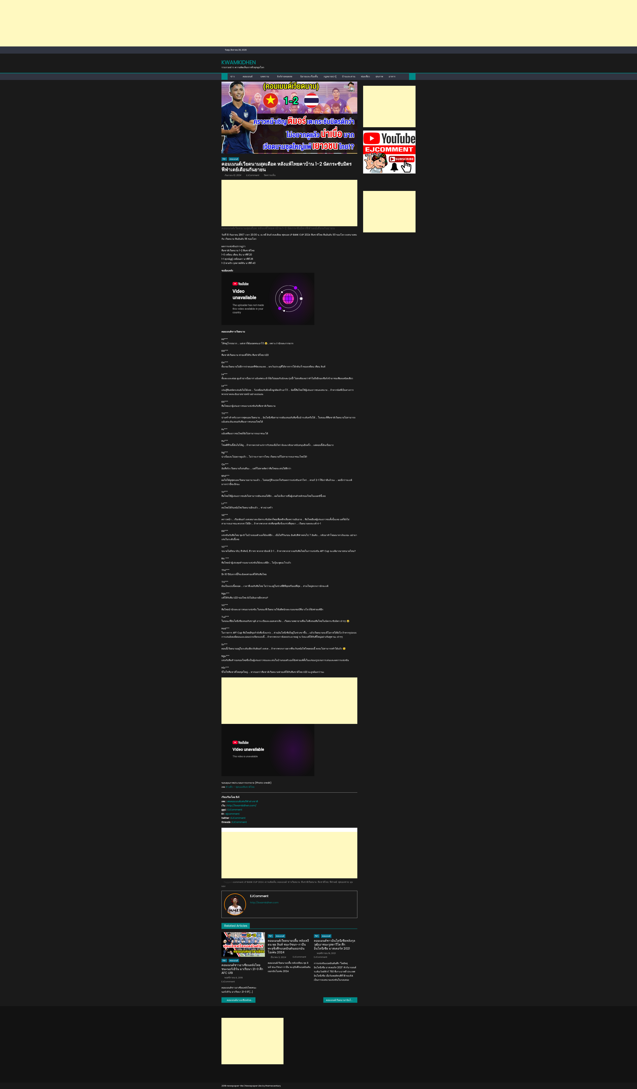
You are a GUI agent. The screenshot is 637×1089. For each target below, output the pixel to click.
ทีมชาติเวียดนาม (309, 882)
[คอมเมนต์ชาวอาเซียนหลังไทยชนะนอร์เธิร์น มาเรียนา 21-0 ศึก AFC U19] (243, 944)
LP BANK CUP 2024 (254, 882)
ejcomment (233, 813)
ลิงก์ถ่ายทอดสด (284, 76)
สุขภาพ (379, 76)
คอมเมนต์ (247, 76)
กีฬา (224, 159)
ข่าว (232, 76)
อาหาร (392, 76)
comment (238, 882)
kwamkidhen (238, 62)
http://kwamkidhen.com (264, 902)
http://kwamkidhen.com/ (241, 805)
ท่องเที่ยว (365, 76)
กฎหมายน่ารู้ (330, 76)
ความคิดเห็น (270, 882)
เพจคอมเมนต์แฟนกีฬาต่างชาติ (242, 801)
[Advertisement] (99, 23)
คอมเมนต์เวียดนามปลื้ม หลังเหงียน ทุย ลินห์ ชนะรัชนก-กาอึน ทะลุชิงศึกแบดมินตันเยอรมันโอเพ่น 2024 (288, 946)
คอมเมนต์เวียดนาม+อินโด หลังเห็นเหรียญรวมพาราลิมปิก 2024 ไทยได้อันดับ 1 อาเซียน (341, 1000)
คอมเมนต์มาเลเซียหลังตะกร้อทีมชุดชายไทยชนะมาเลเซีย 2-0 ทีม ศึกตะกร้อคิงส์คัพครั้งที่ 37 (241, 1000)
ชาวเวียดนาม (294, 882)
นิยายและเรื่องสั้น (309, 76)
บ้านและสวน (348, 76)
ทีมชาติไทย (323, 882)
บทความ (264, 76)
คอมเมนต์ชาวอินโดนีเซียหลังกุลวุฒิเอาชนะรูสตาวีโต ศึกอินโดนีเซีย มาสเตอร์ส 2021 (334, 944)
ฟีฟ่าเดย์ (333, 882)
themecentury (273, 1085)
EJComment (252, 175)
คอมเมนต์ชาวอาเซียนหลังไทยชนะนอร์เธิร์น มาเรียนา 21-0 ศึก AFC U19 (242, 969)
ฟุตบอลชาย (343, 882)
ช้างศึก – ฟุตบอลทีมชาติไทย (240, 787)
